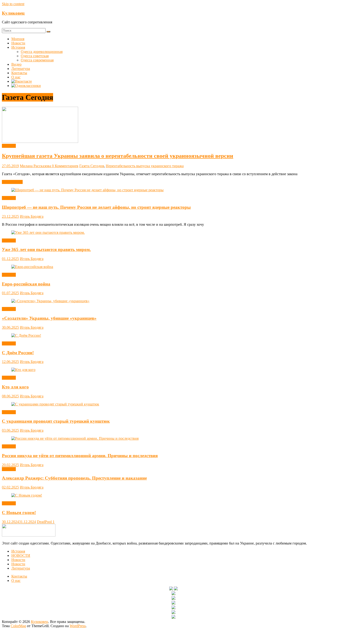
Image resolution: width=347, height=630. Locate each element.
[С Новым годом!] (26, 495)
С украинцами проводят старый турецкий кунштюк (56, 421)
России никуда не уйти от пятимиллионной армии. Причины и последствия (80, 455)
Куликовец (13, 13)
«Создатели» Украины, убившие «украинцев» (49, 318)
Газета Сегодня (91, 166)
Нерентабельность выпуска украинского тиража (145, 166)
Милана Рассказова (36, 166)
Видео (16, 64)
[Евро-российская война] (32, 267)
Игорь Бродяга (31, 216)
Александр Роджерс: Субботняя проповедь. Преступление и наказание (74, 478)
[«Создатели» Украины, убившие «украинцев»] (50, 301)
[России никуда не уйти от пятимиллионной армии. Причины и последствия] (75, 438)
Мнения (17, 39)
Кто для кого (15, 386)
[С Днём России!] (26, 335)
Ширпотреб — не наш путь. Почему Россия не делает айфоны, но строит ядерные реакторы (96, 207)
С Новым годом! (19, 512)
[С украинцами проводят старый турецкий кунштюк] (55, 404)
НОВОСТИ (20, 555)
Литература (20, 69)
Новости (18, 43)
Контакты (19, 73)
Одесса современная (37, 60)
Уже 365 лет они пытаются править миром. (46, 249)
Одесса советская (35, 56)
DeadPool (45, 522)
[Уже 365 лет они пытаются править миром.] (48, 232)
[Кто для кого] (23, 370)
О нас (16, 77)
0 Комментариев (65, 166)
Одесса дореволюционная (42, 52)
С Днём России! (18, 352)
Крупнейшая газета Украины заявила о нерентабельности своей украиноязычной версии (117, 156)
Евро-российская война (26, 283)
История (18, 47)
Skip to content (13, 4)
